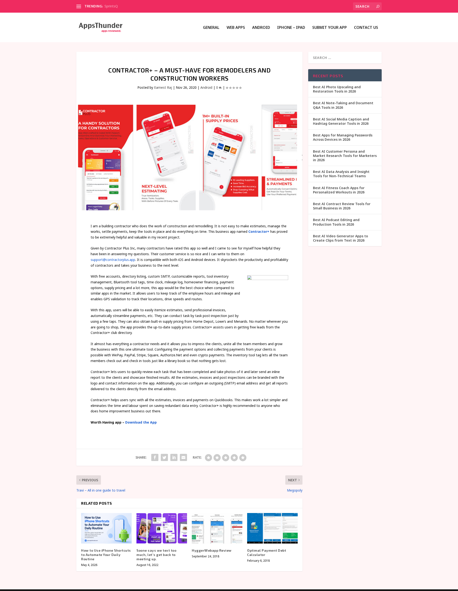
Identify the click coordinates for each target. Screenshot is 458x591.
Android (261, 28)
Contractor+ (258, 231)
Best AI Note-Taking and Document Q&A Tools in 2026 (343, 105)
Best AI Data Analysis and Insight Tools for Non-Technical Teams (341, 173)
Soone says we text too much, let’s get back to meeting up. (156, 554)
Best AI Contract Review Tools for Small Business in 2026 (341, 206)
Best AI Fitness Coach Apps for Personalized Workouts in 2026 (338, 190)
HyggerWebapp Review (212, 550)
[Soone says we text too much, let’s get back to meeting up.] (161, 528)
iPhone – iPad (291, 28)
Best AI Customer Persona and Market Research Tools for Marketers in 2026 (345, 155)
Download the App (141, 422)
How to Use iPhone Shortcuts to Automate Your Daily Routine (106, 554)
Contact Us (366, 28)
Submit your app (329, 28)
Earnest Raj (163, 87)
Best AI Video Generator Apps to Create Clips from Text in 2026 (340, 238)
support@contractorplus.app (113, 259)
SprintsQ (111, 6)
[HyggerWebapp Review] (217, 528)
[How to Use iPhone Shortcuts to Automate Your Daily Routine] (106, 528)
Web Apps (236, 28)
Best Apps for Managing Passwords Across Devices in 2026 (342, 137)
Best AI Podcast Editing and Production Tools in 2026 (336, 222)
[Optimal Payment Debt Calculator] (272, 528)
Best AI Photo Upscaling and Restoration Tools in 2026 (337, 89)
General (211, 28)
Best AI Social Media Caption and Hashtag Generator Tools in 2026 (341, 121)
